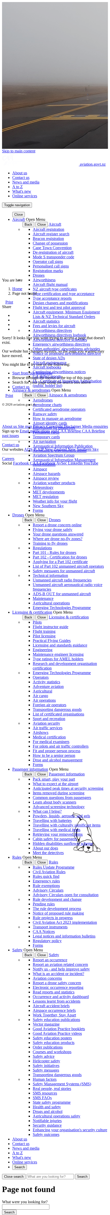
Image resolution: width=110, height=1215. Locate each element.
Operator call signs (48, 261)
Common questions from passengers (62, 797)
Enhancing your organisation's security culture (70, 1130)
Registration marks (48, 271)
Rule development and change (57, 899)
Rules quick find (46, 876)
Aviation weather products (54, 483)
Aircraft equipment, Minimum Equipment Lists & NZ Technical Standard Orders (66, 314)
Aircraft (18, 219)
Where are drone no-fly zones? (57, 539)
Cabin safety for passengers (55, 839)
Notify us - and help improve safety (61, 969)
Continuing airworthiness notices (59, 372)
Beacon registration (48, 238)
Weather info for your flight (55, 501)
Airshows (40, 732)
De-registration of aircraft (53, 252)
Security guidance (47, 1125)
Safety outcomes (46, 1134)
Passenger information (30, 769)
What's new (21, 191)
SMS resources (45, 1093)
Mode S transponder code (53, 257)
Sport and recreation (49, 718)
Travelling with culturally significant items (67, 825)
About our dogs (45, 848)
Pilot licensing (44, 636)
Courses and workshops (52, 1052)
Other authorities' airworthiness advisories (66, 349)
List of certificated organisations (58, 714)
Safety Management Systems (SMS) (62, 1084)
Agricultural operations (51, 603)
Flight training (44, 631)
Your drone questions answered (58, 534)
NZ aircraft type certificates (55, 289)
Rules (16, 857)
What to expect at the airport (55, 784)
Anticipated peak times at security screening (68, 788)
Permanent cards (46, 432)
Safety (17, 950)
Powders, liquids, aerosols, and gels (61, 816)
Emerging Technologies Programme (62, 607)
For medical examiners (51, 741)
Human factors (45, 1079)
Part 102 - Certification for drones (60, 557)
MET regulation (46, 496)
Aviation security (46, 723)
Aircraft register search (51, 234)
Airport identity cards (50, 423)
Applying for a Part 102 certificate (60, 562)
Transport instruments (50, 927)
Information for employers (54, 428)
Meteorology (43, 487)
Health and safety (47, 1107)
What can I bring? (47, 811)
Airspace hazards (46, 473)
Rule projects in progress (53, 918)
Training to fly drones (50, 543)
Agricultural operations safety (56, 1116)
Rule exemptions (46, 885)
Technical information (50, 575)
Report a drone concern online (57, 525)
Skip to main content (18, 151)
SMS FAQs (42, 1098)
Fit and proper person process (56, 751)
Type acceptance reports (52, 298)
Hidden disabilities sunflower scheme (63, 843)
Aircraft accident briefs (51, 1006)
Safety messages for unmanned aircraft (64, 571)
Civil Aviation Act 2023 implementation (65, 922)
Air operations (44, 700)
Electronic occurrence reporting (58, 987)
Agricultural (42, 691)
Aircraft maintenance (50, 362)
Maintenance (43, 598)
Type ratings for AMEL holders (58, 659)
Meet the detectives (48, 852)
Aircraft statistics (46, 321)
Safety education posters (52, 1038)
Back (28, 224)
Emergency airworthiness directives (61, 344)
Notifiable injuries (47, 1121)
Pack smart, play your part (54, 779)
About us (19, 173)
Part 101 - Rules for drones (54, 552)
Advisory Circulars (48, 890)
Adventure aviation (48, 686)
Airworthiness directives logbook (59, 335)
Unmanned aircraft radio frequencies (62, 580)
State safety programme (52, 1102)
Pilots (37, 622)
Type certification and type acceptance (63, 293)
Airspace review (46, 478)
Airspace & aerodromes (31, 390)
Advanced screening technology (59, 807)
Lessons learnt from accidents (56, 1001)
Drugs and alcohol (47, 1111)
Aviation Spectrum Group (53, 455)
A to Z (17, 187)
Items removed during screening (58, 793)
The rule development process (57, 908)
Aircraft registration (48, 229)
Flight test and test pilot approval (59, 307)
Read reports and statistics (53, 992)
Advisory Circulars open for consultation (65, 895)
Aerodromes (43, 400)
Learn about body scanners (54, 802)
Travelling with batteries (52, 820)
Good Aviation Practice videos (57, 1033)
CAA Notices (44, 931)
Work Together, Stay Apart (54, 1015)
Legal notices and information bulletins (64, 936)
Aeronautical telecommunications (59, 450)
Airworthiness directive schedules (60, 339)
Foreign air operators (49, 705)
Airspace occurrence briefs (54, 1010)
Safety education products (53, 1042)
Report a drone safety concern (57, 983)
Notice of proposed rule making (58, 913)
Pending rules (44, 904)
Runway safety (45, 414)
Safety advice (43, 1056)
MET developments (49, 492)
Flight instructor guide (50, 627)
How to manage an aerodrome (57, 418)
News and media (25, 182)
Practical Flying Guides (52, 640)
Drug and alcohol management (57, 760)
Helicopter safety (46, 1061)
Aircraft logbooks (47, 367)
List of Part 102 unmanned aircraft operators (68, 566)
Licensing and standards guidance (60, 645)
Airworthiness (44, 280)
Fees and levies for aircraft (54, 326)
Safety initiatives (46, 1065)
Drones (39, 275)
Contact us (20, 177)
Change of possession (50, 243)
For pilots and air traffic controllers (61, 746)
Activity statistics (46, 682)
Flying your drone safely (52, 529)
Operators (41, 677)
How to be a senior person (54, 755)
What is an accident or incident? (58, 973)
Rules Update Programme (53, 867)
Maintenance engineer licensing (58, 654)
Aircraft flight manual (50, 284)
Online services (24, 196)
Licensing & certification (32, 612)
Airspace (40, 469)
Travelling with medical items (56, 830)
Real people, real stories (52, 1088)
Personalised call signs (51, 266)
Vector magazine (46, 1024)
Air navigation (44, 441)
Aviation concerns (47, 978)
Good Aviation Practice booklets (59, 1029)
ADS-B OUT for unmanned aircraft (62, 594)
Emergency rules (46, 881)
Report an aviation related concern (60, 964)
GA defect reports (47, 376)
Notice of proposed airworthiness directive (67, 353)
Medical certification (49, 737)
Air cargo (40, 696)
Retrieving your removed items (58, 834)
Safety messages (46, 1070)
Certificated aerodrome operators (59, 409)
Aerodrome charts (47, 405)
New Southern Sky (48, 506)
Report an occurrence (50, 960)
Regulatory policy (47, 941)
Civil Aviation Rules (49, 872)
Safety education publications (56, 1019)
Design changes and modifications (60, 303)
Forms (38, 510)
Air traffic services (47, 728)
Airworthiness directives (52, 330)
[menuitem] (60, 173)
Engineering (42, 650)
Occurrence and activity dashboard (61, 996)
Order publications (48, 1047)
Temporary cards (46, 437)
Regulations (42, 548)
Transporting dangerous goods (57, 709)
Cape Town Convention (52, 248)
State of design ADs (49, 358)
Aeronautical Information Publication (63, 446)
